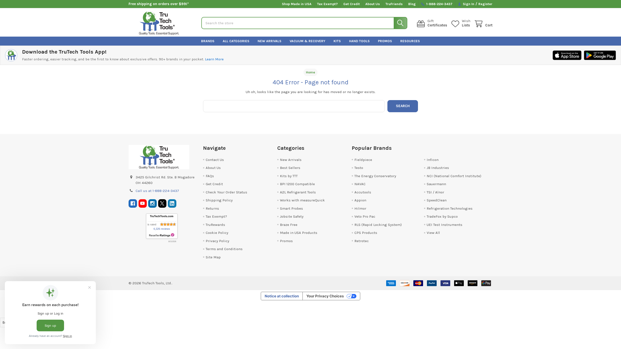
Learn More (214, 59)
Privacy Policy (217, 241)
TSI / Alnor (435, 192)
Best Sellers (290, 168)
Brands (207, 41)
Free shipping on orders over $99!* (159, 4)
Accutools (362, 192)
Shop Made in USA (296, 4)
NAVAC (360, 184)
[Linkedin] (172, 203)
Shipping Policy (219, 200)
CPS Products (365, 232)
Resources (410, 41)
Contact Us (215, 160)
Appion (360, 200)
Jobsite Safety (291, 216)
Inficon (433, 160)
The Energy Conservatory (375, 176)
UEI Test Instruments (444, 224)
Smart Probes (291, 208)
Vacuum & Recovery (307, 41)
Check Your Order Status (226, 192)
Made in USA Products (298, 232)
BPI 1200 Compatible (297, 184)
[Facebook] (133, 203)
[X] (162, 203)
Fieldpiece (363, 160)
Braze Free (288, 224)
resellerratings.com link (162, 235)
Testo (358, 168)
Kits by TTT (289, 176)
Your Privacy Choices (325, 296)
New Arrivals (269, 41)
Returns (212, 208)
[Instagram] (152, 203)
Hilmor (360, 208)
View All (433, 232)
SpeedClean (437, 200)
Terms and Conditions (224, 249)
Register (485, 4)
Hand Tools (359, 41)
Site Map (213, 257)
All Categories (236, 41)
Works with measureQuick (302, 200)
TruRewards (215, 224)
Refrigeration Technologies (450, 208)
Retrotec (361, 241)
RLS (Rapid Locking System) (378, 224)
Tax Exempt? (327, 4)
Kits (337, 41)
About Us (372, 4)
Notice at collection (282, 296)
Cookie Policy (217, 232)
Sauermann (436, 184)
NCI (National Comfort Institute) (454, 176)
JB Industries (438, 168)
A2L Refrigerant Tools (298, 192)
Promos (385, 41)
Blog (412, 4)
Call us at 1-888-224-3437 (157, 191)
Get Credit (351, 4)
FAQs (210, 176)
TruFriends (394, 4)
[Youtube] (143, 203)
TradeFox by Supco (442, 216)
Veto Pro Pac (364, 216)
